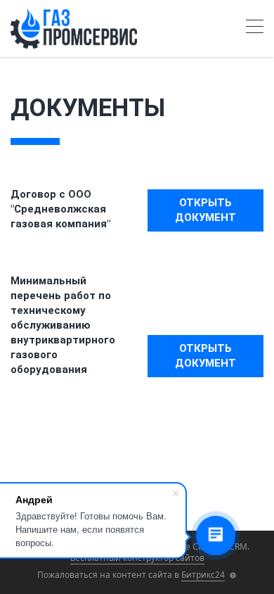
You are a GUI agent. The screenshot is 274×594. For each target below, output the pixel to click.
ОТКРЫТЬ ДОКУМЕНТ (205, 210)
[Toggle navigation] (254, 28)
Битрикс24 (203, 575)
